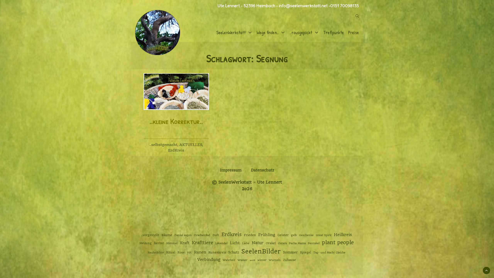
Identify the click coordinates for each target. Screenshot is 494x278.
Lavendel (221, 243)
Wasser (242, 260)
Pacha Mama (297, 243)
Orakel (271, 243)
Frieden (250, 235)
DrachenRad (202, 235)
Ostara (282, 243)
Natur (257, 242)
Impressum (231, 170)
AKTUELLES (190, 145)
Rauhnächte (156, 252)
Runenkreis (217, 252)
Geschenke (306, 235)
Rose (181, 252)
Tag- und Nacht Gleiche (329, 252)
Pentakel (314, 243)
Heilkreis (343, 234)
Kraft (184, 243)
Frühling (266, 235)
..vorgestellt (150, 235)
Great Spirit (324, 235)
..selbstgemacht (163, 145)
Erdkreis (231, 234)
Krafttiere (202, 242)
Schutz (233, 252)
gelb (294, 235)
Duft (216, 235)
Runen (200, 252)
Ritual (170, 252)
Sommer (290, 252)
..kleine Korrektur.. (176, 121)
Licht (235, 243)
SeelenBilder (261, 251)
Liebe (245, 243)
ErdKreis (176, 150)
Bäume (167, 235)
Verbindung (208, 259)
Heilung (146, 243)
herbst (159, 243)
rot (189, 252)
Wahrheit (229, 260)
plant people (338, 242)
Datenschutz (262, 170)
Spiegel (305, 252)
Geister (283, 235)
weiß (252, 260)
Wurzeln (275, 260)
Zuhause (289, 260)
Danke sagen (183, 235)
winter (261, 260)
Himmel (172, 243)
